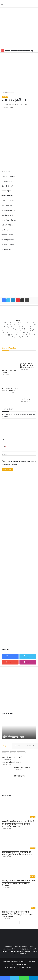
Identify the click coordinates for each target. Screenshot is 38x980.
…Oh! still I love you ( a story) (12, 757)
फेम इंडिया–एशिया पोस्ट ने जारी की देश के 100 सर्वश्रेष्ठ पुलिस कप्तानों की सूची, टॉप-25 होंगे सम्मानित (18, 823)
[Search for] (36, 4)
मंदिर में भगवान (25, 399)
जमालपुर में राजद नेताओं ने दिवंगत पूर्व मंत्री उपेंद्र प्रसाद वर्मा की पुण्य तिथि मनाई (19, 736)
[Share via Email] (22, 300)
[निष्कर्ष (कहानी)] (7, 782)
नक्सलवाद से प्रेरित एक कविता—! (9, 371)
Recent (17, 746)
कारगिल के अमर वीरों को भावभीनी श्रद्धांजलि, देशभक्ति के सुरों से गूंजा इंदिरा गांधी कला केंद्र (17, 914)
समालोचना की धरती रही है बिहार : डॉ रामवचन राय (10, 390)
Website (4, 454)
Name (4, 439)
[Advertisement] (19, 28)
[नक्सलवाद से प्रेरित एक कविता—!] (10, 360)
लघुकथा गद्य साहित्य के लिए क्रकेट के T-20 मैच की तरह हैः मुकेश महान (27, 365)
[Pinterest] (18, 300)
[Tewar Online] (12, 3)
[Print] (27, 300)
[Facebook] (4, 300)
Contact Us (29, 967)
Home (5, 92)
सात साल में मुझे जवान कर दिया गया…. (14, 752)
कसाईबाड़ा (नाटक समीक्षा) (22, 767)
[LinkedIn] (13, 300)
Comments (31, 746)
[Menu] (2, 4)
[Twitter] (8, 300)
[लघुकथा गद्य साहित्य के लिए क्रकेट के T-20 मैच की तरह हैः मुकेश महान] (28, 357)
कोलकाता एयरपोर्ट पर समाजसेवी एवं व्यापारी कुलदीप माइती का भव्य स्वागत (17, 853)
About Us (12, 967)
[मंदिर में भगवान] (28, 387)
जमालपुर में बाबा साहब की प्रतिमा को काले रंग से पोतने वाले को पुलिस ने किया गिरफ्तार (19, 883)
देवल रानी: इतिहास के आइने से (11, 762)
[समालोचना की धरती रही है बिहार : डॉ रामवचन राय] (10, 382)
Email (4, 447)
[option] (19, 728)
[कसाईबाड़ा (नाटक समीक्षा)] (7, 770)
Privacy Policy (21, 967)
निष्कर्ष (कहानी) (19, 776)
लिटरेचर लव (11, 92)
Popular (6, 746)
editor (6, 104)
